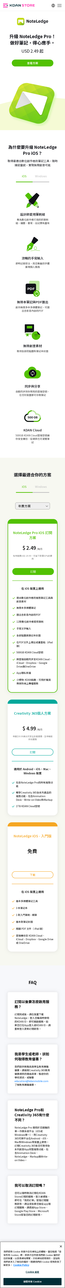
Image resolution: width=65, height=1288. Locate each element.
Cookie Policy (21, 1265)
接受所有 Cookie (32, 1281)
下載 (32, 875)
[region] (32, 1265)
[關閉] (61, 1246)
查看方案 (32, 63)
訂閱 (33, 571)
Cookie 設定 (32, 1272)
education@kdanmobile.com (31, 1081)
